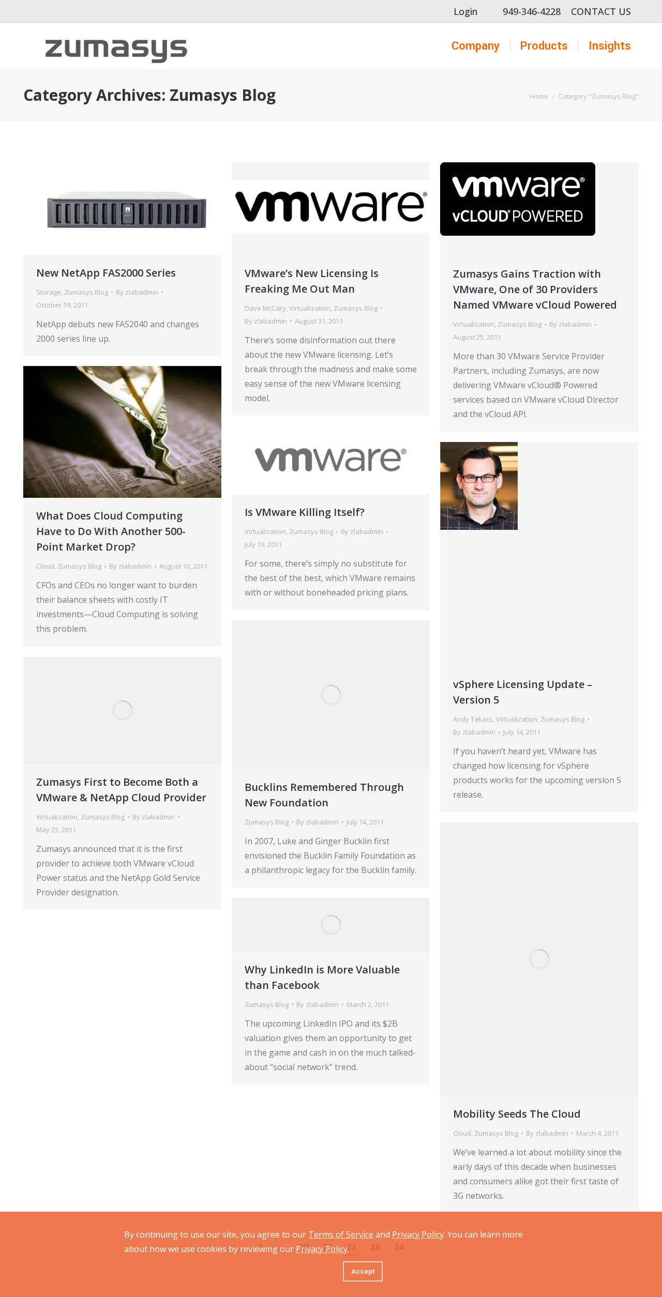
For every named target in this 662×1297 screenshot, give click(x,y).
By (137, 292)
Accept (362, 1271)
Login (465, 11)
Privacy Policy (418, 1234)
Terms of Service (340, 1234)
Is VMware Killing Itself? (305, 512)
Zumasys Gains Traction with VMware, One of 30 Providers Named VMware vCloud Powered (535, 289)
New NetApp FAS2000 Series (106, 273)
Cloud (45, 566)
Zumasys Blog (86, 292)
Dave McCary (265, 308)
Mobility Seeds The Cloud (517, 1114)
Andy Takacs (473, 719)
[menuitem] (476, 46)
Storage (48, 292)
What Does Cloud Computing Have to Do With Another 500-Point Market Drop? (111, 531)
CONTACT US (601, 11)
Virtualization (309, 308)
